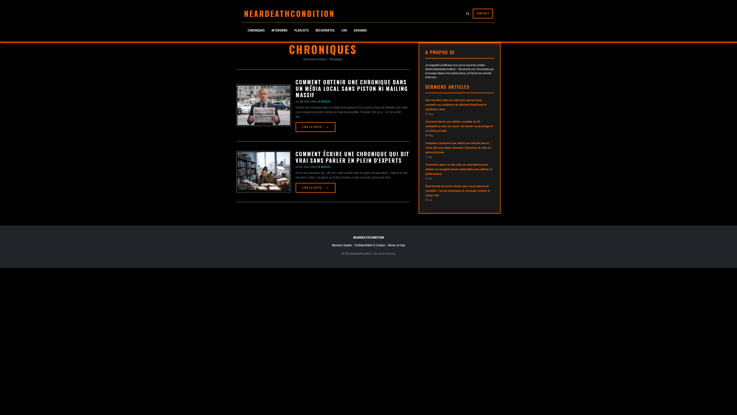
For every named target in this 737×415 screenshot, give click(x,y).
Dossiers (360, 30)
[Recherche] (468, 13)
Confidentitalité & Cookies (369, 245)
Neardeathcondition (289, 13)
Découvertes (325, 30)
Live (344, 30)
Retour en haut (396, 245)
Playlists (301, 30)
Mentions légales (342, 245)
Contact (482, 13)
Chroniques (256, 30)
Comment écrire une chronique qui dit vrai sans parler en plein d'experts (352, 157)
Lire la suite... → (315, 127)
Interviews (280, 30)
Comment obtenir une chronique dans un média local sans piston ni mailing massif (352, 88)
